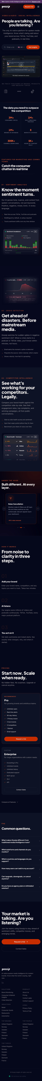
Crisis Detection (7, 1000)
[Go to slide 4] (22, 527)
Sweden (4, 1030)
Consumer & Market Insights (8, 996)
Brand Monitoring (7, 992)
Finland (4, 1032)
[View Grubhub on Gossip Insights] (13, 91)
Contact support (28, 1001)
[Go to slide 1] (17, 527)
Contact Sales (21, 790)
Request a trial (36, 1)
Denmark (5, 1035)
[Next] (38, 509)
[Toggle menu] (38, 7)
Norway (4, 1027)
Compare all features (9, 802)
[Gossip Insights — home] (6, 6)
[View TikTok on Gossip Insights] (26, 91)
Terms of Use (27, 1011)
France (4, 1038)
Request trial (29, 7)
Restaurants (6, 1013)
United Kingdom (7, 1024)
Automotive (5, 1016)
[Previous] (4, 509)
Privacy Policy (27, 1008)
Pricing (25, 995)
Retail (3, 1007)
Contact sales (27, 998)
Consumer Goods (7, 1010)
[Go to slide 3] (20, 527)
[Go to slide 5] (24, 527)
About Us (26, 992)
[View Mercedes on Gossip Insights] (40, 91)
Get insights (33, 47)
